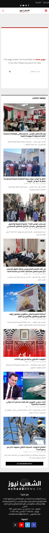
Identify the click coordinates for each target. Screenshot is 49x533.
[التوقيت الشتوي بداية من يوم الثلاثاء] (24, 343)
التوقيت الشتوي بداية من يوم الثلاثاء (30, 359)
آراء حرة (42, 196)
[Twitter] (27, 524)
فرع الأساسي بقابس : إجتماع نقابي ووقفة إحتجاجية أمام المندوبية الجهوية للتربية (24, 135)
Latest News (39, 98)
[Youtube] (21, 524)
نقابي (42, 105)
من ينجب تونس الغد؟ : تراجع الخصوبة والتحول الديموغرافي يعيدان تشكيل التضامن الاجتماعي (26, 225)
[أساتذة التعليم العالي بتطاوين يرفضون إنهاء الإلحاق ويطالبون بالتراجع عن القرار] (24, 298)
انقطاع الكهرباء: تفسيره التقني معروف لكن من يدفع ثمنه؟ (26, 448)
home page (40, 59)
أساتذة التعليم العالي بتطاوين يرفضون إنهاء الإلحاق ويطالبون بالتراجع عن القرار (27, 315)
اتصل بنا (38, 2)
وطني (42, 331)
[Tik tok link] (21, 5)
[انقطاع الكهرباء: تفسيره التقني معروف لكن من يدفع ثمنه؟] (24, 431)
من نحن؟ (46, 2)
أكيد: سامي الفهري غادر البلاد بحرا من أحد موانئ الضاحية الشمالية (26, 403)
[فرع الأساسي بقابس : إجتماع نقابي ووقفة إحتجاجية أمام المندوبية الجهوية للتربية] (24, 117)
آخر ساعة (41, 374)
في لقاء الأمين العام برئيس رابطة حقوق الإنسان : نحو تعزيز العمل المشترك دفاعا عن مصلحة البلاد (26, 270)
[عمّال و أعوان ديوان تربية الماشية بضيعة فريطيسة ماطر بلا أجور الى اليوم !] (24, 162)
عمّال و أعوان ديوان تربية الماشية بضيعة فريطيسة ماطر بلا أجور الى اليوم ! (25, 180)
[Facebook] (33, 524)
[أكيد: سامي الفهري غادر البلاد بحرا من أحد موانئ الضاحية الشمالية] (24, 386)
